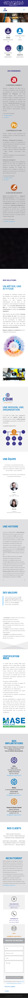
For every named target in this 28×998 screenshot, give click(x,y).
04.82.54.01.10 (9, 4)
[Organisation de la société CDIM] (14, 445)
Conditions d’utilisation (17, 983)
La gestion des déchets (9, 221)
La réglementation (8, 115)
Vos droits (6, 117)
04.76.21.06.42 (16, 1)
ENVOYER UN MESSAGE (14, 977)
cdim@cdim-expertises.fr (14, 775)
